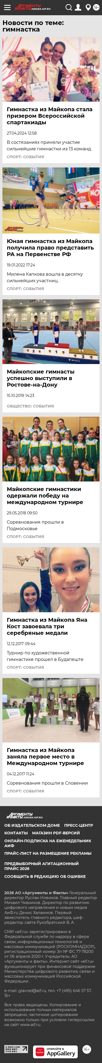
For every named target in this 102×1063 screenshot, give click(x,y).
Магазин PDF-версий (56, 833)
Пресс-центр (78, 825)
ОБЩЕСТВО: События (30, 406)
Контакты (16, 833)
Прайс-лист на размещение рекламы (47, 853)
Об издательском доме (32, 825)
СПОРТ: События (25, 157)
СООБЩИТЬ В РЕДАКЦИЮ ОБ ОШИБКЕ (45, 876)
